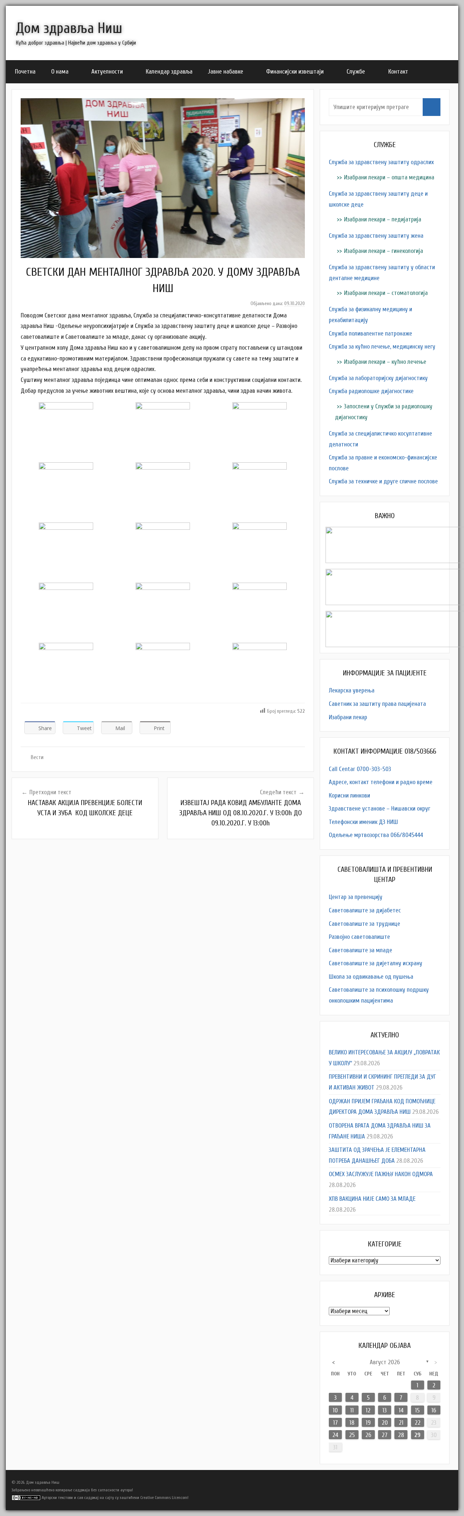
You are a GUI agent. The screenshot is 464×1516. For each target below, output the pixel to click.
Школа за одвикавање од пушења (371, 976)
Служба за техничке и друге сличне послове (383, 481)
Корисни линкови (349, 795)
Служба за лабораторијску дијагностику (378, 378)
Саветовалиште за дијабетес (365, 910)
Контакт (398, 71)
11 (352, 1410)
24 (335, 1435)
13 (384, 1410)
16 (433, 1410)
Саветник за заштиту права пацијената (377, 703)
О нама (60, 71)
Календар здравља (169, 71)
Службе (356, 71)
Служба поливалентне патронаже (370, 333)
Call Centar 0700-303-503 (360, 769)
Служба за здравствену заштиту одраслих (381, 162)
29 (417, 1435)
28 (401, 1435)
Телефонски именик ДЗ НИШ (363, 822)
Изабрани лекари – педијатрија (382, 219)
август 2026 (385, 1362)
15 (417, 1410)
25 (352, 1435)
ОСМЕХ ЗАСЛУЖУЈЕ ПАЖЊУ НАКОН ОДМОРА (381, 1174)
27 (385, 1435)
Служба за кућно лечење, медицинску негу (382, 346)
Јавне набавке (225, 71)
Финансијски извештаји (295, 71)
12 (368, 1410)
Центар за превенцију (355, 897)
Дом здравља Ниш (69, 28)
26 (368, 1435)
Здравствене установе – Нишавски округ (379, 808)
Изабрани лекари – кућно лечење (385, 361)
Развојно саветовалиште (359, 936)
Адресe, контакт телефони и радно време (380, 782)
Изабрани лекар (348, 717)
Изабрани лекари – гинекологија (383, 250)
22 (417, 1422)
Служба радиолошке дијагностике (371, 391)
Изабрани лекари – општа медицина (389, 177)
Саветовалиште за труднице (364, 923)
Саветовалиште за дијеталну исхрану (375, 963)
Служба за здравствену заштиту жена (376, 235)
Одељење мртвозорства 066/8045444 (376, 835)
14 (401, 1410)
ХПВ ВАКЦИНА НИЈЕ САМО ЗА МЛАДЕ (372, 1198)
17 (335, 1422)
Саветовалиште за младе (360, 950)
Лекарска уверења (351, 690)
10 (335, 1410)
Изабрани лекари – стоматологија (386, 293)
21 (401, 1422)
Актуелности (107, 71)
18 (352, 1422)
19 (368, 1422)
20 (385, 1422)
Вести (37, 757)
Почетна (25, 71)
